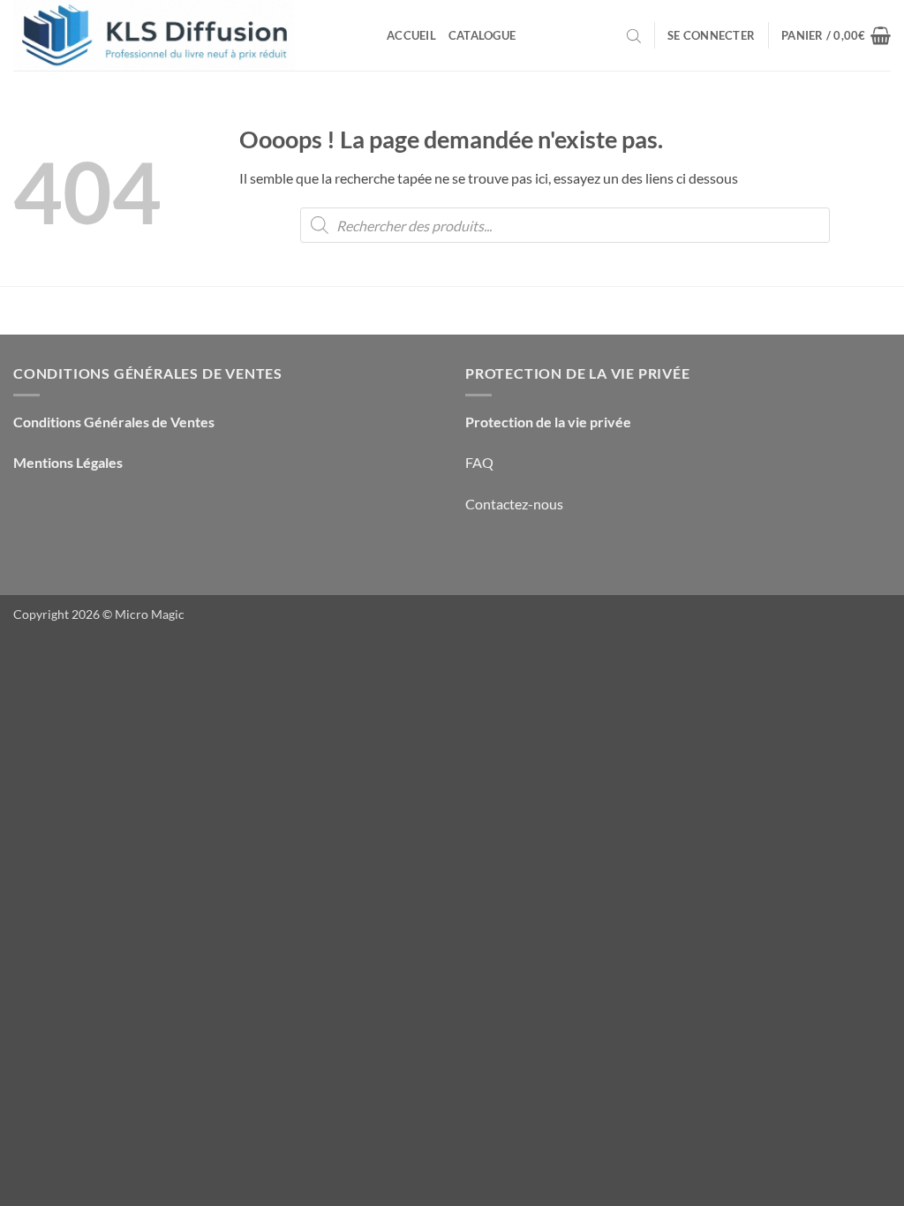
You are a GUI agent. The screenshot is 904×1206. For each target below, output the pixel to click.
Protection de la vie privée (548, 421)
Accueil (411, 35)
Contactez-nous (514, 503)
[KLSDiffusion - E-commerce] (186, 35)
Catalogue (482, 35)
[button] (711, 35)
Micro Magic (150, 614)
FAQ (479, 462)
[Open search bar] (634, 35)
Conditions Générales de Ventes (114, 421)
